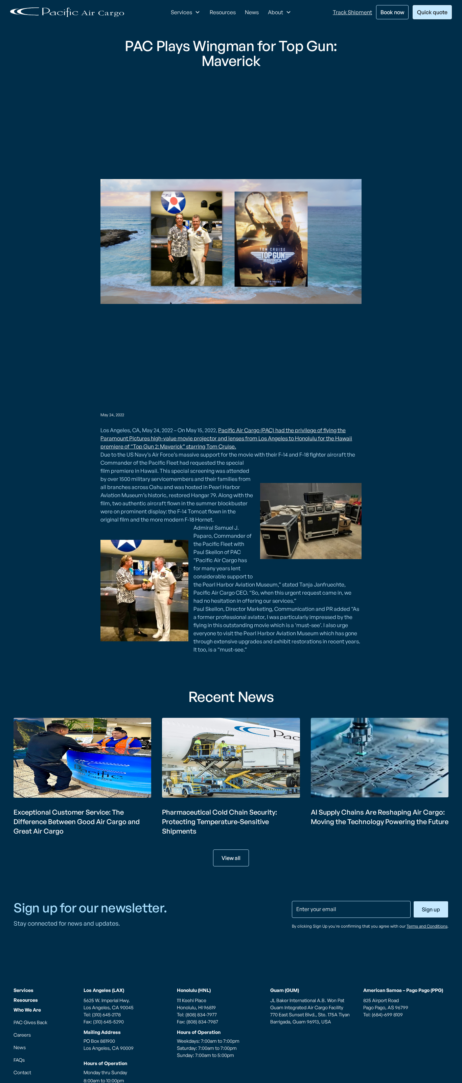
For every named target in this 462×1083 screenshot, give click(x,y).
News (252, 12)
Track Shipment (352, 12)
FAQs (19, 1060)
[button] (185, 12)
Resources (223, 12)
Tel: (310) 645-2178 (102, 1014)
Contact (22, 1072)
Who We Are (27, 1010)
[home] (67, 12)
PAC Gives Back (30, 1022)
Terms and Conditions (427, 926)
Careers (22, 1035)
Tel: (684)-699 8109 (383, 1014)
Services (23, 990)
